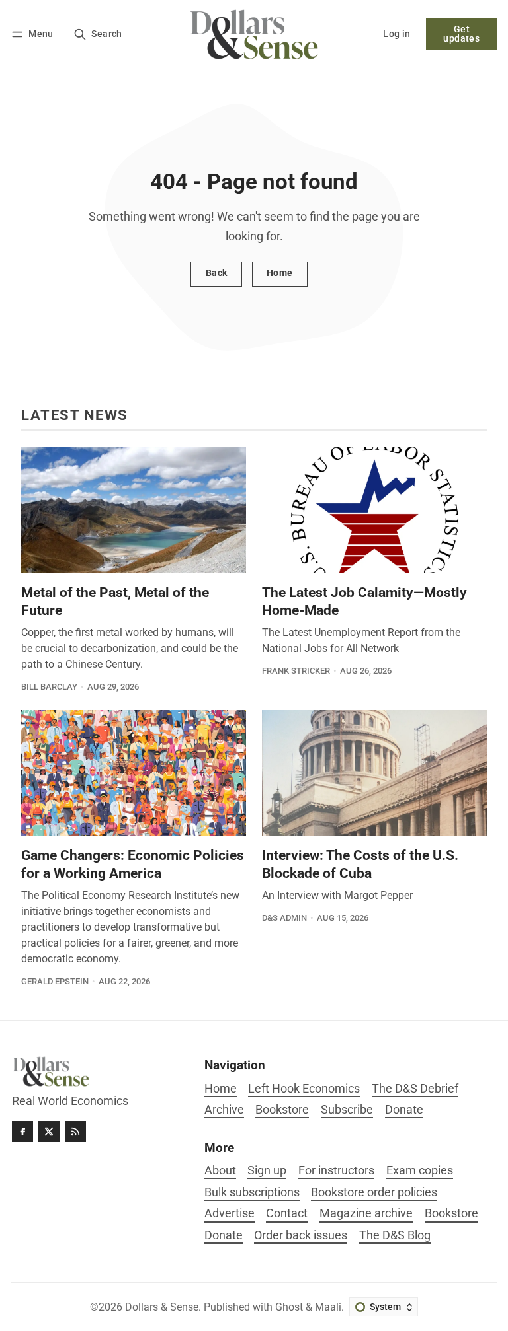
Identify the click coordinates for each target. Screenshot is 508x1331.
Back (217, 273)
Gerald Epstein (55, 981)
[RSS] (75, 1131)
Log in (396, 34)
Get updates (461, 34)
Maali (328, 1307)
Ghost (289, 1307)
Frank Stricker (296, 671)
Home (280, 273)
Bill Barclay (49, 687)
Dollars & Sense (161, 1307)
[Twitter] (49, 1131)
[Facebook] (22, 1131)
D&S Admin (284, 918)
